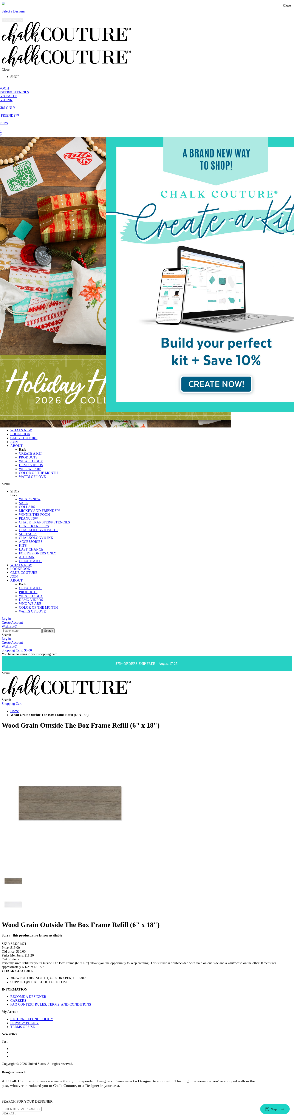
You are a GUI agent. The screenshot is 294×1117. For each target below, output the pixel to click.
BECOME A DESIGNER (28, 996)
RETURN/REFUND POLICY (31, 1019)
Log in (6, 618)
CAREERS (18, 1000)
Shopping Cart (17, 650)
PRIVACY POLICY (24, 1023)
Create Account (12, 622)
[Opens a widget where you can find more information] (275, 1109)
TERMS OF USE (22, 1027)
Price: (5, 947)
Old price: (8, 951)
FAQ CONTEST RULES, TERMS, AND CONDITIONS (50, 1004)
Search (48, 630)
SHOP (14, 77)
